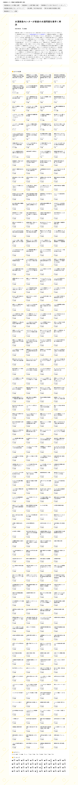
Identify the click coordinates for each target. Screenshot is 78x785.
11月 (37, 760)
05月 (65, 760)
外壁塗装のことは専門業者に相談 (30, 5)
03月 (65, 764)
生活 (46, 754)
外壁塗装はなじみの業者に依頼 (11, 5)
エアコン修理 (15, 754)
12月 (33, 760)
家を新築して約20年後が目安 (34, 8)
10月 (42, 760)
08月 (51, 760)
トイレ (26, 754)
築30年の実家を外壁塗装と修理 (52, 8)
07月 (14, 760)
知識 (49, 754)
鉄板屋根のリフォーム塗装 (10, 11)
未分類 (25, 28)
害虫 (34, 754)
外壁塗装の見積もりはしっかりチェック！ (14, 8)
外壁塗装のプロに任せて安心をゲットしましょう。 (53, 5)
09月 (46, 760)
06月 (19, 760)
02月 (23, 760)
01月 (28, 760)
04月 (60, 764)
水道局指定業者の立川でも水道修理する (37, 34)
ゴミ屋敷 (21, 754)
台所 (30, 754)
